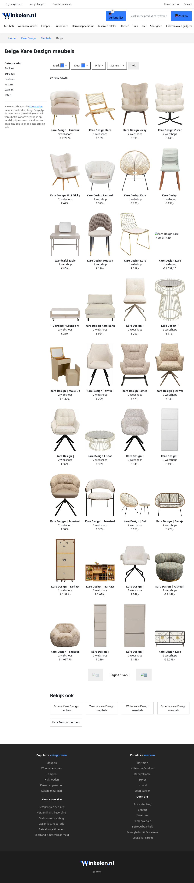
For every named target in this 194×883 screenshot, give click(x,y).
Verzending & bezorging (51, 812)
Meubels (9, 26)
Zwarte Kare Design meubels (101, 708)
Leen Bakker (142, 790)
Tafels (8, 95)
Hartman (142, 763)
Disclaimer (152, 832)
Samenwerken (142, 821)
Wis (133, 65)
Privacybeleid (134, 832)
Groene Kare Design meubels (173, 708)
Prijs (98, 65)
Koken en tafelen (107, 26)
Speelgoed (156, 26)
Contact (188, 4)
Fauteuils (10, 79)
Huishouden (61, 26)
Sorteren (116, 65)
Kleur (79, 65)
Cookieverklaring (142, 837)
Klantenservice (172, 4)
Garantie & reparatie (51, 823)
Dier (144, 26)
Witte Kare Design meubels (137, 708)
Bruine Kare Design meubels (66, 708)
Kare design (36, 106)
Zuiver (142, 779)
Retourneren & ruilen (51, 807)
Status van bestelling (51, 818)
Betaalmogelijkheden (51, 829)
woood (142, 785)
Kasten (9, 84)
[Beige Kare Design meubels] (144, 675)
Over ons (142, 815)
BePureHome (142, 774)
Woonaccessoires (27, 26)
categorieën (58, 755)
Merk (58, 65)
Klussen (124, 26)
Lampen (46, 26)
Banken (9, 68)
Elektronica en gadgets (179, 26)
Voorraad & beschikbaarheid (51, 835)
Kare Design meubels (66, 722)
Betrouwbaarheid (142, 826)
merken (149, 755)
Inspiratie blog (142, 804)
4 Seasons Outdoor (142, 768)
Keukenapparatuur (83, 26)
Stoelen (9, 89)
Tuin (135, 26)
